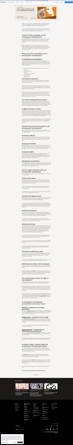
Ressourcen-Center (44, 409)
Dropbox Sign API (17, 407)
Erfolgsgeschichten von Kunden (45, 407)
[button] (12, 2)
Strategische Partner (45, 417)
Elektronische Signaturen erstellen (26, 415)
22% (36, 114)
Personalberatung (20, 7)
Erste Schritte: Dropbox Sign (36, 413)
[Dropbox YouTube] (18, 425)
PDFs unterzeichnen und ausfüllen (27, 411)
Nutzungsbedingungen (55, 407)
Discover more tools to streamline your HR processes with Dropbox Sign (34, 370)
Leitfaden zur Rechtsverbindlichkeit (45, 411)
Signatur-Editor (26, 417)
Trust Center (44, 413)
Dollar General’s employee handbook (34, 332)
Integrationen (16, 410)
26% (29, 25)
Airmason (29, 310)
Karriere (53, 405)
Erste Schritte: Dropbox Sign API (36, 415)
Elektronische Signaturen (26, 407)
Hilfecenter (34, 405)
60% (50, 114)
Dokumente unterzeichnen (26, 409)
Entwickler (27, 2)
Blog (17, 7)
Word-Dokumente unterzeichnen (26, 419)
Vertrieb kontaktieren (56, 2)
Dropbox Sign (43, 295)
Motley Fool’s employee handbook (29, 318)
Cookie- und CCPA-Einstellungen (35, 410)
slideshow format (30, 311)
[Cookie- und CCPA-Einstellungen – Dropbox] (12, 439)
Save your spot (46, 0)
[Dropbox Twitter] (15, 425)
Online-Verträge (26, 413)
